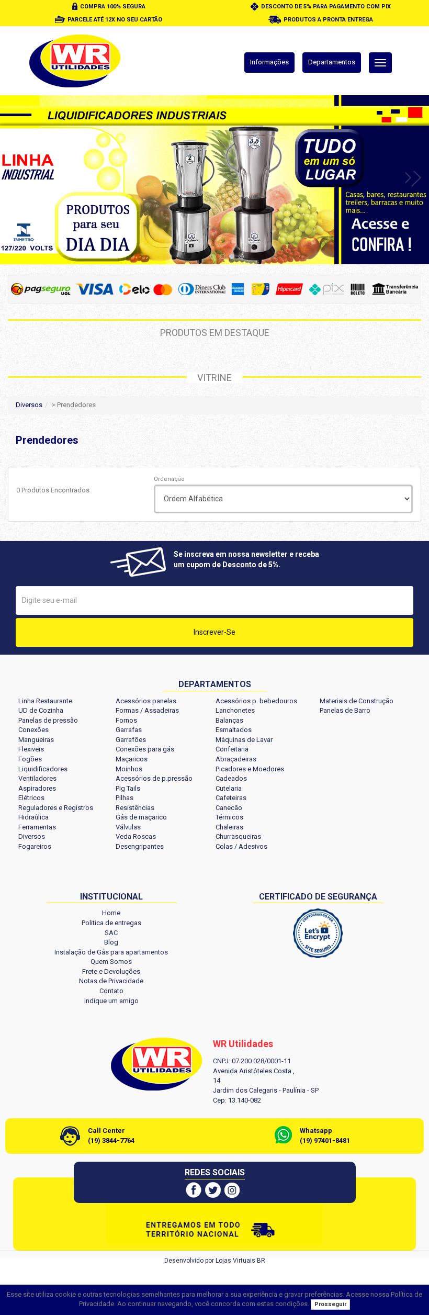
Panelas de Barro (345, 710)
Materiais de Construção (356, 701)
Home (111, 913)
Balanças (229, 720)
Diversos (29, 405)
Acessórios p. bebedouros (256, 701)
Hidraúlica (33, 817)
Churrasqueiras (238, 836)
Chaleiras (229, 827)
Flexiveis (31, 749)
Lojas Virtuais (236, 1260)
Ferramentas (37, 827)
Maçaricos (132, 759)
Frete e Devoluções (111, 971)
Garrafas (129, 730)
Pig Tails (128, 788)
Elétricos (31, 798)
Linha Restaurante (45, 701)
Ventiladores (37, 778)
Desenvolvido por (190, 1260)
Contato (111, 991)
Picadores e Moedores (250, 769)
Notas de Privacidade (111, 981)
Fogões (30, 759)
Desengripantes (140, 846)
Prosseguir (330, 1304)
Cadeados (231, 778)
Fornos (126, 720)
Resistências (135, 808)
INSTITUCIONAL (111, 897)
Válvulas (128, 827)
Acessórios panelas (146, 701)
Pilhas (124, 798)
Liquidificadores (42, 769)
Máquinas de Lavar (244, 740)
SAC (111, 933)
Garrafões (131, 740)
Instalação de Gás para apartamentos (111, 952)
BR (261, 1260)
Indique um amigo (111, 1001)
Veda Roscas (136, 836)
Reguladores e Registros (55, 808)
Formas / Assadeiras (147, 710)
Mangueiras (36, 740)
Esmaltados (234, 730)
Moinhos (129, 769)
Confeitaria (232, 749)
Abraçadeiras (236, 759)
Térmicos (229, 817)
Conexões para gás (145, 749)
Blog (111, 942)
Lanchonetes (235, 710)
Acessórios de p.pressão (154, 778)
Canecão (229, 808)
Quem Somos (111, 961)
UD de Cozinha (40, 710)
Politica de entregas (111, 923)
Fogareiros (34, 846)
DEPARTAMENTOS (214, 684)
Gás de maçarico (141, 817)
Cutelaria (229, 788)
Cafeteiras (231, 798)
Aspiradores (37, 788)
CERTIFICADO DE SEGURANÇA (318, 897)
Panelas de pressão (48, 720)
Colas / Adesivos (241, 846)
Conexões (33, 730)
